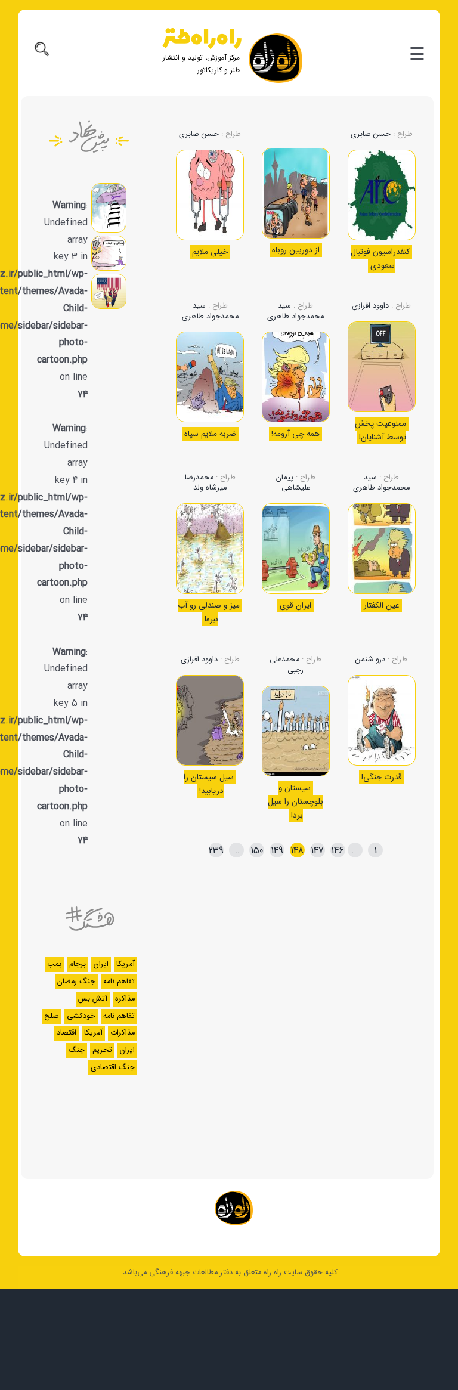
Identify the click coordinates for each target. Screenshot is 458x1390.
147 (317, 850)
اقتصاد (66, 1033)
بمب (54, 964)
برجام (77, 964)
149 (277, 850)
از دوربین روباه (296, 250)
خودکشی (81, 1016)
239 (216, 850)
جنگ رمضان (76, 981)
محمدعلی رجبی (287, 665)
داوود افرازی (370, 306)
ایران (101, 964)
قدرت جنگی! (381, 777)
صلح (51, 1016)
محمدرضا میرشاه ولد (206, 483)
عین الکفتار (382, 605)
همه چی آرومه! (295, 434)
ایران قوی (295, 605)
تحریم (102, 1050)
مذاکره (125, 999)
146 (337, 850)
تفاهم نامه (119, 981)
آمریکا (125, 964)
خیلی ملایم (210, 252)
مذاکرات (122, 1033)
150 (256, 850)
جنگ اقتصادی (113, 1067)
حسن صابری (371, 134)
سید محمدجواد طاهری (295, 311)
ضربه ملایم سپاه (210, 434)
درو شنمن (370, 659)
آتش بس (92, 999)
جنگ (77, 1050)
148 (297, 850)
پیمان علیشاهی (293, 483)
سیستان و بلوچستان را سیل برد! (295, 802)
